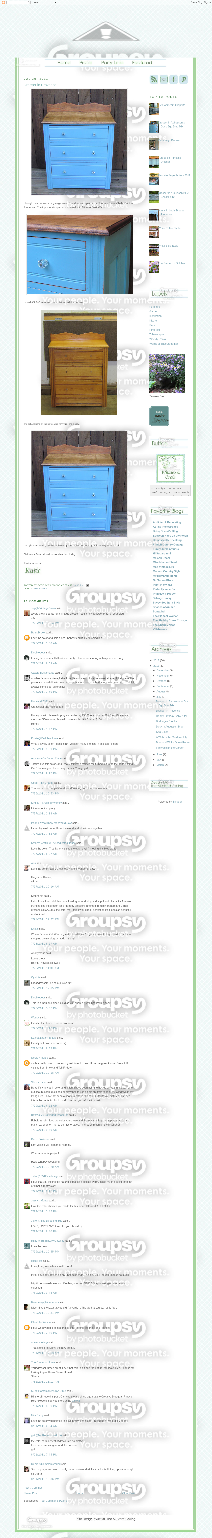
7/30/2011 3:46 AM (44, 1292)
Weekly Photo (157, 339)
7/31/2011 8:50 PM (44, 1406)
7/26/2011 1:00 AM (44, 643)
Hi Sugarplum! (162, 553)
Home (79, 1493)
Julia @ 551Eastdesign (44, 1176)
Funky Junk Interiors (166, 549)
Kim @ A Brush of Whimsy (46, 802)
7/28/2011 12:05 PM (45, 988)
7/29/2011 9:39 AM (44, 1130)
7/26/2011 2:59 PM (44, 691)
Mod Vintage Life (163, 567)
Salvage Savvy (162, 598)
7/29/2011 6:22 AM (44, 1105)
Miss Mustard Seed (165, 562)
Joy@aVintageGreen (43, 608)
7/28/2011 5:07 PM (44, 1008)
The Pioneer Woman (165, 616)
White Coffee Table (169, 228)
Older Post (128, 1493)
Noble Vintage (39, 1057)
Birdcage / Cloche (166, 721)
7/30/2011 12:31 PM (45, 1313)
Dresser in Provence (168, 710)
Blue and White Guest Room (172, 742)
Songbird (159, 611)
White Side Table (168, 245)
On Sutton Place (163, 580)
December (163, 670)
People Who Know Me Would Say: (51, 823)
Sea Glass (162, 731)
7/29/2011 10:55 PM (45, 1251)
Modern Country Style (166, 571)
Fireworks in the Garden (170, 747)
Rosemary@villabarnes (45, 1302)
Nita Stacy (37, 1415)
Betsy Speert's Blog (165, 531)
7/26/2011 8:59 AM (44, 663)
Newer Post (30, 1493)
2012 (156, 660)
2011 (156, 665)
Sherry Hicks (38, 1082)
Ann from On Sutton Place (46, 758)
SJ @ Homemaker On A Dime (48, 1391)
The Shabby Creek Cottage (170, 620)
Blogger (177, 801)
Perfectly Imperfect (164, 589)
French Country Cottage (168, 544)
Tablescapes (156, 334)
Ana (33, 863)
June (160, 754)
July (159, 696)
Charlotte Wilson (41, 1322)
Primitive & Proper (164, 593)
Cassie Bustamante (42, 672)
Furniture (40, 588)
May (159, 759)
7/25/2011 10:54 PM (45, 623)
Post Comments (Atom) (53, 1500)
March (160, 765)
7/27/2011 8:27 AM (44, 853)
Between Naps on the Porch (170, 535)
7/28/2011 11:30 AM (45, 968)
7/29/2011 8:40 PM (44, 1231)
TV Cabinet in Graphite (171, 105)
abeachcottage (40, 1342)
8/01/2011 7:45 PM (44, 1454)
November (163, 675)
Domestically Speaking (167, 540)
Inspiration (155, 316)
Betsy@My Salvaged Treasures (49, 1114)
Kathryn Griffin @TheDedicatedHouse (53, 843)
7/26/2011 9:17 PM (44, 773)
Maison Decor (161, 558)
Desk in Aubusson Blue (170, 726)
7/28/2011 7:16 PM (44, 1028)
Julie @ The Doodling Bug (46, 1220)
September (163, 686)
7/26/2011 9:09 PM (44, 749)
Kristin (35, 928)
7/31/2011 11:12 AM (45, 1381)
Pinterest (154, 329)
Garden (153, 311)
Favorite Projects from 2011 (174, 175)
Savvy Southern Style (166, 602)
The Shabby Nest (164, 625)
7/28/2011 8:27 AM (44, 943)
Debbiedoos (38, 652)
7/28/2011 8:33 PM (44, 1048)
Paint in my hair (162, 584)
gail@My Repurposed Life (46, 1435)
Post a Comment (33, 1487)
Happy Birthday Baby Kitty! (171, 716)
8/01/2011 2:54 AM (44, 1426)
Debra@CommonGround (46, 1464)
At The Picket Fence (165, 526)
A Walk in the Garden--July (171, 737)
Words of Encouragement (164, 343)
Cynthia (35, 977)
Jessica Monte (39, 1200)
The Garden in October (171, 263)
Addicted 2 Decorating (167, 522)
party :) (76, 1400)
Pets (152, 325)
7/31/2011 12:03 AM (45, 1353)
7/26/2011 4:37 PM (44, 729)
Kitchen (153, 320)
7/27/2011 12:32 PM (45, 919)
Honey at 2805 (39, 701)
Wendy (35, 1017)
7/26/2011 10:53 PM (45, 793)
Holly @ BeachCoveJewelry (47, 1240)
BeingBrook (38, 632)
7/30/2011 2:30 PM (44, 1333)
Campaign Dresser (169, 140)
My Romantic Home (165, 575)
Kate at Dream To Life (43, 1037)
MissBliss (36, 1260)
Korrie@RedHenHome (44, 738)
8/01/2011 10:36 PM (45, 1479)
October (161, 681)
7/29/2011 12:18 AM (45, 1072)
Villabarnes (160, 629)
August (161, 691)
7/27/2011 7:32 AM (44, 833)
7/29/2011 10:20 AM (45, 1167)
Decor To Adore (40, 1139)
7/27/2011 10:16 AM (45, 886)
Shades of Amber (164, 607)
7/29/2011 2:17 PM (44, 1191)
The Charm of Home (43, 1362)
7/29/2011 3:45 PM (44, 1211)
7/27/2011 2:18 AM (44, 813)
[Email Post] (86, 585)
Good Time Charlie (42, 782)
